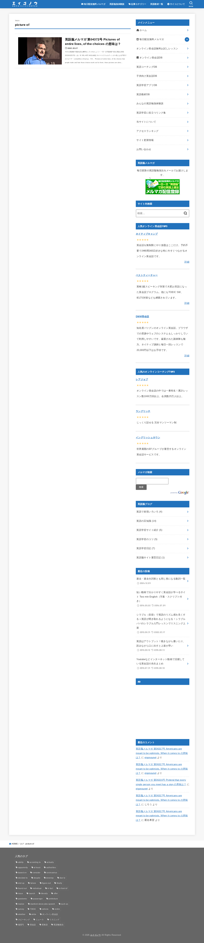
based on (22, 873)
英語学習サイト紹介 (149, 530)
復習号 (21, 925)
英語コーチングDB (146, 67)
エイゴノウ (95, 935)
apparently (23, 867)
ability (21, 862)
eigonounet (151, 757)
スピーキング (24, 919)
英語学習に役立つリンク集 (151, 112)
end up (21, 883)
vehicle (45, 909)
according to (35, 862)
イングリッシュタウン (148, 437)
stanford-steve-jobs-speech (42, 904)
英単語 (45, 925)
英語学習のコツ (146, 539)
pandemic (22, 899)
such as (64, 904)
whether (22, 914)
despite (37, 878)
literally (44, 893)
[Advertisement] (162, 709)
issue (20, 893)
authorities (51, 867)
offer (56, 893)
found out (22, 888)
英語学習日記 (145, 548)
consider (36, 873)
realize (21, 904)
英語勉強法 (58, 925)
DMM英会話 (142, 316)
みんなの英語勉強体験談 (149, 103)
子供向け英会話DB (146, 76)
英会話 (33, 925)
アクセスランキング (147, 131)
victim (57, 909)
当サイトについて (146, 122)
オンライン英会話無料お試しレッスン (157, 48)
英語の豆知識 (146, 521)
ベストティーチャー (147, 275)
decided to (23, 878)
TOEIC (33, 909)
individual (37, 888)
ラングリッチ (143, 411)
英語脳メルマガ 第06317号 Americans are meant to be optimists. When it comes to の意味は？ (162, 753)
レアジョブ (142, 379)
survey (21, 909)
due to (62, 878)
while (33, 914)
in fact (50, 888)
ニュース (40, 919)
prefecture (53, 899)
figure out (46, 883)
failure (33, 883)
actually (50, 862)
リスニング (54, 919)
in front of (63, 888)
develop (50, 878)
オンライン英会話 (50, 914)
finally (59, 883)
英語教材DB (143, 94)
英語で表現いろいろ (149, 511)
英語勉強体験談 (116, 4)
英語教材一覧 (156, 4)
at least (37, 867)
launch (32, 893)
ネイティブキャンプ (147, 234)
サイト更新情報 (145, 140)
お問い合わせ (143, 149)
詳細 (186, 262)
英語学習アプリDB (146, 85)
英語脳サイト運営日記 (150, 557)
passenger (38, 899)
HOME (15, 844)
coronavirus (51, 873)
